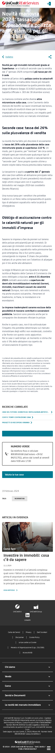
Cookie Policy (34, 637)
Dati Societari (42, 632)
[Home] (20, 4)
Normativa (20, 498)
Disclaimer (20, 637)
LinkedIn (27, 620)
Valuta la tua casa (14, 474)
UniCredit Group (36, 612)
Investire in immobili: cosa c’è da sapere (26, 557)
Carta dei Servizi (14, 632)
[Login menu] (49, 4)
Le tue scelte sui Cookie (27, 642)
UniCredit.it (17, 612)
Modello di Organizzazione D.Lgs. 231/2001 (27, 647)
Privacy (28, 632)
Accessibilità (27, 653)
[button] (27, 667)
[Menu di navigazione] (48, 748)
